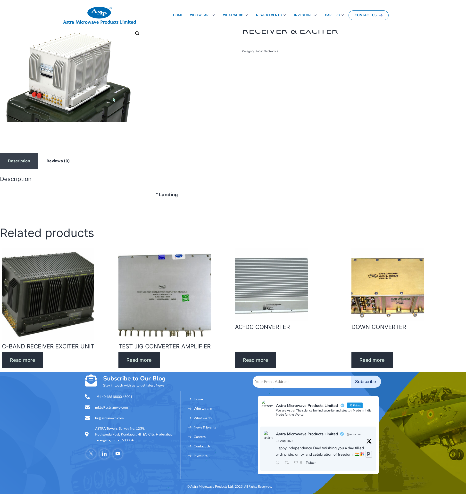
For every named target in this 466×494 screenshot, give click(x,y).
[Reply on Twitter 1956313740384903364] (278, 463)
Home (178, 15)
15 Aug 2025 (284, 441)
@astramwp (354, 434)
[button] (137, 33)
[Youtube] (118, 454)
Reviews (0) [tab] (58, 160)
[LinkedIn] (104, 454)
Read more (22, 360)
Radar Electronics (267, 51)
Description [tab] (19, 160)
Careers (332, 15)
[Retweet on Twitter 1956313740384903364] (288, 463)
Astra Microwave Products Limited (307, 434)
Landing (168, 195)
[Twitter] (91, 454)
